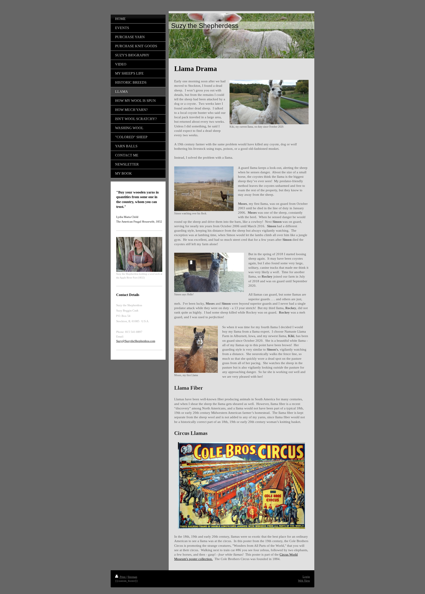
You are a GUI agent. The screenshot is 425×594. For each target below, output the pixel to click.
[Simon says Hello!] (209, 272)
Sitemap (132, 576)
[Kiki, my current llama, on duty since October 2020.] (269, 102)
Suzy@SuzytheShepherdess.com (135, 341)
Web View (304, 580)
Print (122, 576)
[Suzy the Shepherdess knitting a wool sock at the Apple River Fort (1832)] (139, 254)
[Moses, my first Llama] (196, 349)
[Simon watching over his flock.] (204, 188)
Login (306, 576)
